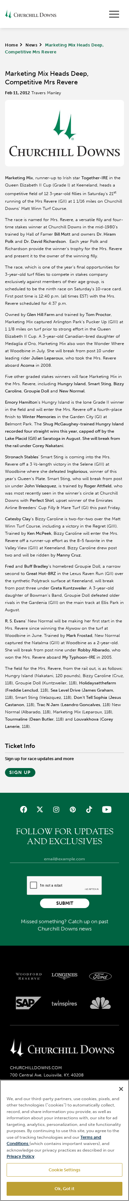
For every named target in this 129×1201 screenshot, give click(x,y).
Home (11, 45)
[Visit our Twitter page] (40, 809)
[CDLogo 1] (62, 1048)
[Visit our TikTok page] (89, 809)
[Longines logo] (65, 976)
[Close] (121, 1089)
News (31, 45)
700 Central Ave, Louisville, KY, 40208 (47, 1074)
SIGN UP (20, 772)
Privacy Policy (20, 1156)
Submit (64, 903)
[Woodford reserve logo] (29, 976)
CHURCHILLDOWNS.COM (36, 1067)
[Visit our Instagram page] (56, 809)
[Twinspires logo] (65, 1003)
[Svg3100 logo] (100, 1003)
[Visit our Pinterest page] (72, 809)
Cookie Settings (64, 1169)
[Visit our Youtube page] (105, 809)
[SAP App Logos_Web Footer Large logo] (29, 1003)
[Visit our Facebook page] (23, 809)
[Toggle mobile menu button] (114, 14)
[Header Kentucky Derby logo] (30, 14)
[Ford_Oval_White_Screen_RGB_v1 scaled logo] (100, 976)
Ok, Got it (64, 1188)
